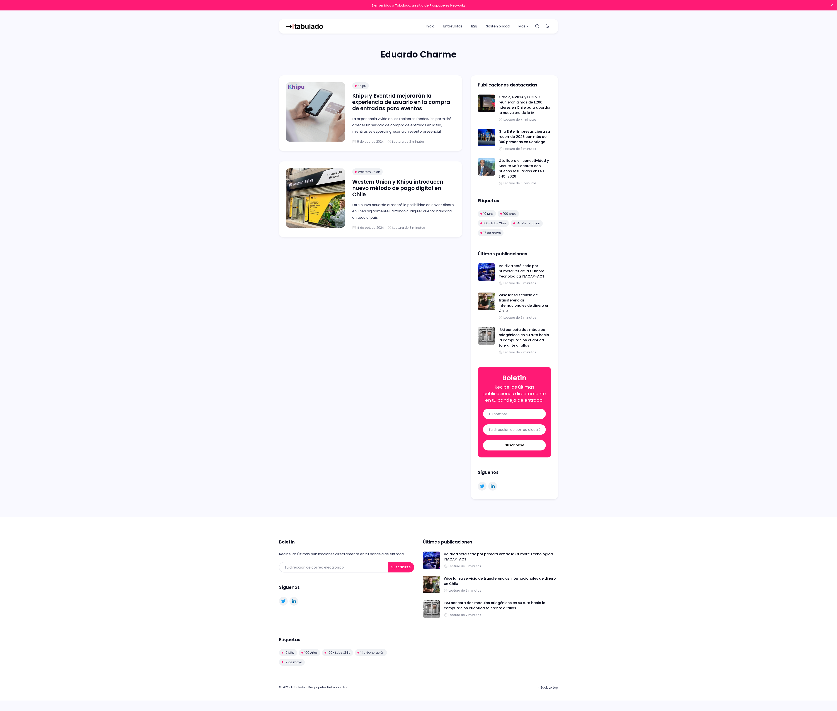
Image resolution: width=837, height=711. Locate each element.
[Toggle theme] (547, 26)
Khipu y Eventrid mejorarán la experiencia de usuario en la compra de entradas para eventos (401, 102)
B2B (474, 26)
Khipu (362, 86)
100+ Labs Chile (494, 223)
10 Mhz (488, 214)
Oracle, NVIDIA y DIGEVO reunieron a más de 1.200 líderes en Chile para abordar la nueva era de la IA (525, 105)
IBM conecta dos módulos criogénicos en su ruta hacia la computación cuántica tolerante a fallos (524, 337)
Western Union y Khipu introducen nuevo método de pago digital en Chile (397, 188)
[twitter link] (482, 486)
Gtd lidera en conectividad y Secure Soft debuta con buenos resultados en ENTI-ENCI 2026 (524, 168)
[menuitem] (430, 26)
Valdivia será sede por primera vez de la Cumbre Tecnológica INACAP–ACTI (522, 271)
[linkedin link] (492, 486)
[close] (831, 5)
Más (521, 26)
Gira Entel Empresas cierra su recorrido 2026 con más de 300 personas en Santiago (524, 136)
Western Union (369, 172)
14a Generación (528, 223)
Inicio (430, 26)
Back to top (549, 687)
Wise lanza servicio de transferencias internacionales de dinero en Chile (524, 303)
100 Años (509, 214)
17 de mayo (492, 233)
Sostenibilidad (498, 26)
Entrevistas (452, 26)
